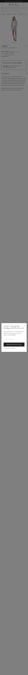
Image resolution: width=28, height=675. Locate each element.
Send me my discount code (14, 344)
